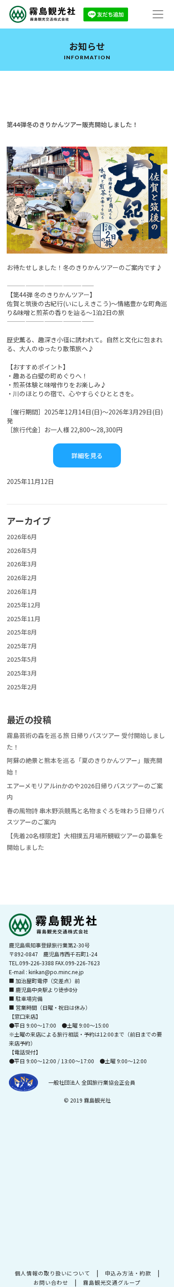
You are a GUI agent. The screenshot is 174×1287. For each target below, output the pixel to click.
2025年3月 (22, 672)
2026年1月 (22, 591)
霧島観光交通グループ (112, 1282)
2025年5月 (22, 659)
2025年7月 (22, 645)
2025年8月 (22, 631)
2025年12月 (24, 604)
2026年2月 (22, 577)
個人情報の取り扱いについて (52, 1273)
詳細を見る (87, 455)
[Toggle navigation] (158, 14)
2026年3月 (22, 563)
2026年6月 (22, 536)
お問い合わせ (50, 1282)
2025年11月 (24, 618)
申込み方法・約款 (128, 1273)
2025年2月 (22, 686)
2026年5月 (22, 550)
